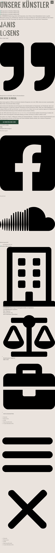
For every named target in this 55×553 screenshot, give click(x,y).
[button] (27, 482)
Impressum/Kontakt (7, 422)
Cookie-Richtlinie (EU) (8, 423)
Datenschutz (6, 418)
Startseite (5, 417)
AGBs (4, 420)
